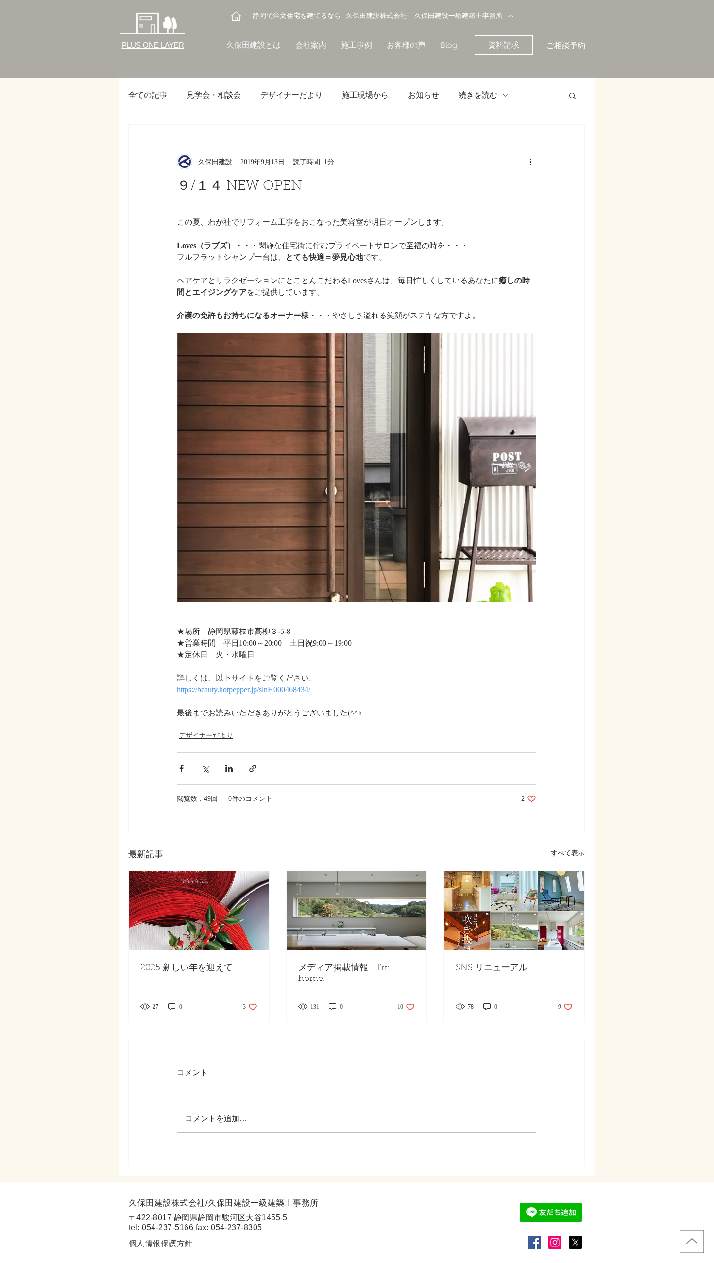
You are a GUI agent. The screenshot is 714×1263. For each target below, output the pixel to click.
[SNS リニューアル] (514, 910)
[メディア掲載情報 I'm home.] (357, 910)
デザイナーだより (291, 95)
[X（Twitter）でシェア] (205, 768)
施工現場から (365, 95)
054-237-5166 (167, 1227)
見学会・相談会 (214, 95)
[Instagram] (554, 1242)
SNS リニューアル (491, 968)
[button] (572, 95)
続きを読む (478, 95)
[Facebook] (534, 1242)
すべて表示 (568, 853)
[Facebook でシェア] (181, 768)
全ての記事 (147, 95)
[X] (575, 1242)
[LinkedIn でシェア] (229, 768)
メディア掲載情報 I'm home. (344, 973)
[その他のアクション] (530, 161)
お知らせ (423, 95)
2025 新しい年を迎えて (186, 968)
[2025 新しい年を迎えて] (199, 910)
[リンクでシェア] (252, 768)
